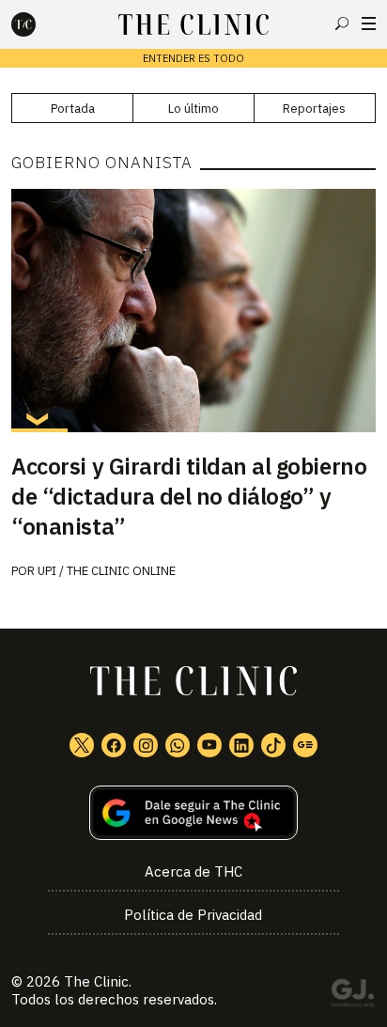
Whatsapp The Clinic (177, 745)
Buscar (341, 23)
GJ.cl (352, 996)
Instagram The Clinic (145, 745)
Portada (73, 109)
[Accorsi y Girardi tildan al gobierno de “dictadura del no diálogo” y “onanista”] (193, 310)
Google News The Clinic (305, 745)
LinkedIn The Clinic (241, 745)
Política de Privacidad (193, 915)
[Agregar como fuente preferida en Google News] (193, 813)
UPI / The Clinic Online (107, 571)
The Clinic (96, 981)
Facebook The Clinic (113, 745)
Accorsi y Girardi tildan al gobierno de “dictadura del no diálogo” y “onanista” (188, 496)
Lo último (193, 109)
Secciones (369, 23)
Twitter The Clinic (82, 745)
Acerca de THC (193, 871)
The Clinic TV (209, 745)
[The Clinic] (39, 24)
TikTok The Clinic (273, 745)
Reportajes (314, 109)
